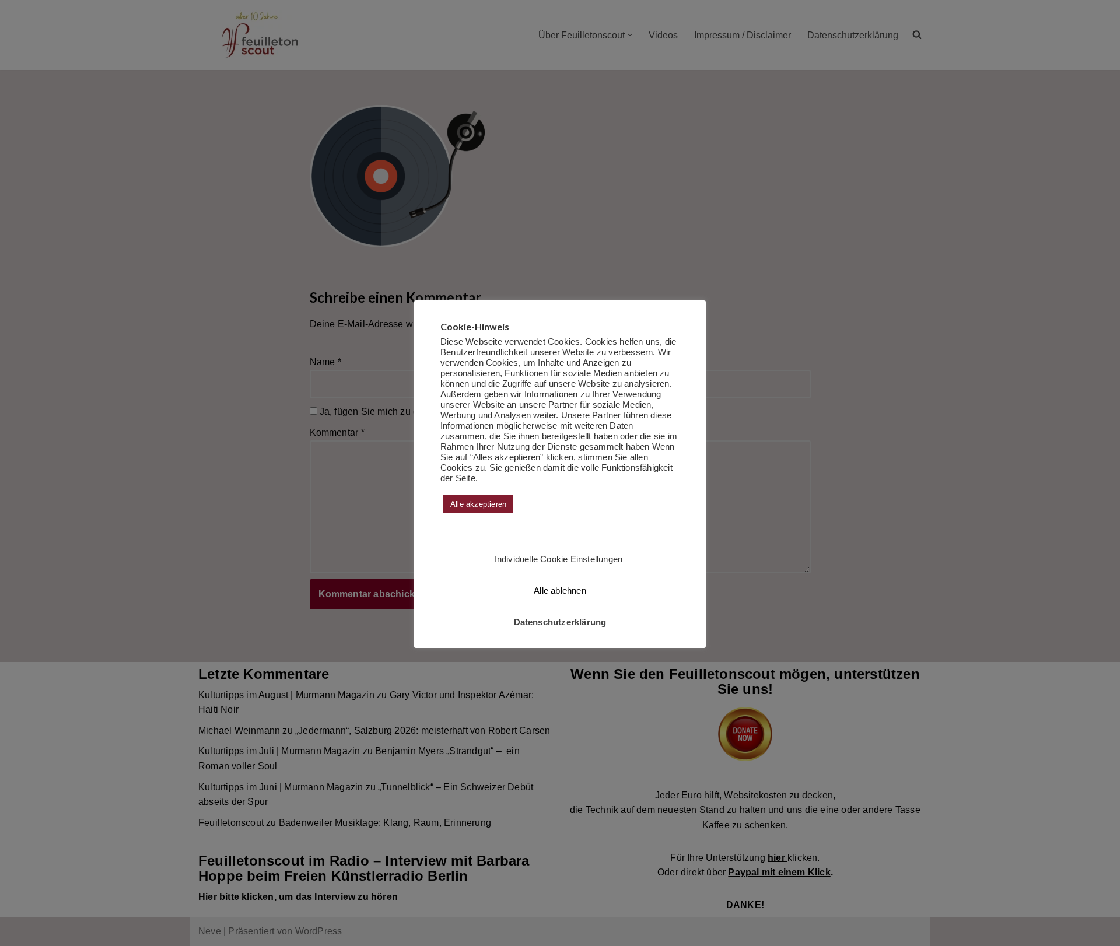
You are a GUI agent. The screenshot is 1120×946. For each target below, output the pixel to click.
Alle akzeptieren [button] (478, 504)
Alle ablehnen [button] (560, 590)
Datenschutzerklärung (560, 622)
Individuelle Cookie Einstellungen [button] (559, 559)
